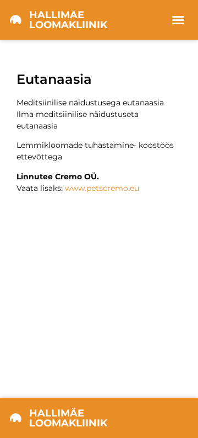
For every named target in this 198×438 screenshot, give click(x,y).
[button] (178, 20)
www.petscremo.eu (102, 188)
